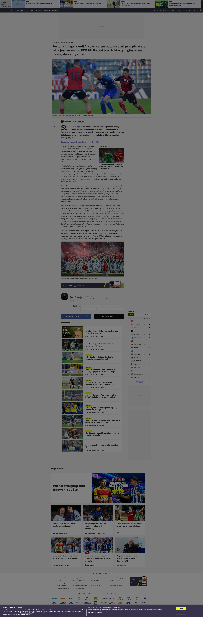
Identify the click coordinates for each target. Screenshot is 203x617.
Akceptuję (180, 608)
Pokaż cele (180, 613)
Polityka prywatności (26, 614)
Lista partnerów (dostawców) (95, 612)
